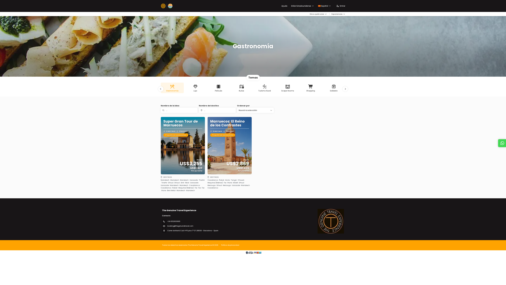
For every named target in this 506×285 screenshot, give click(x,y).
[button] (160, 89)
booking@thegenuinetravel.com (180, 226)
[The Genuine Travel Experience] (331, 221)
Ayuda (284, 6)
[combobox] (217, 110)
